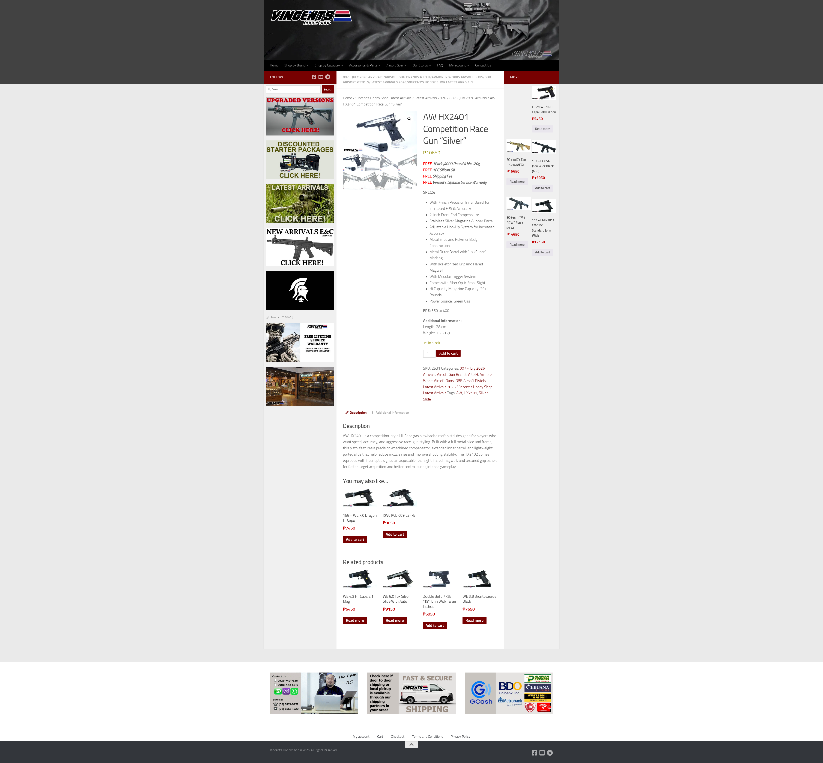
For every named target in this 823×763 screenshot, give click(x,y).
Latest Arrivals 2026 (388, 82)
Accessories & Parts (363, 65)
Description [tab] (358, 413)
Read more (355, 620)
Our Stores (420, 65)
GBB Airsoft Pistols (470, 380)
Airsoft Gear (394, 65)
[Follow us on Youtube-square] (320, 77)
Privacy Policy (460, 736)
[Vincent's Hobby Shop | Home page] (313, 17)
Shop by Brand (294, 65)
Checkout (397, 736)
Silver (483, 393)
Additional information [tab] (392, 413)
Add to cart (448, 353)
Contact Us (483, 65)
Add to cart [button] (355, 539)
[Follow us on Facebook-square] (313, 77)
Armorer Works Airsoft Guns (457, 77)
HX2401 (470, 393)
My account (457, 65)
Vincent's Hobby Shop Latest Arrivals (440, 82)
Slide (427, 399)
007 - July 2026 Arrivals (363, 77)
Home (274, 65)
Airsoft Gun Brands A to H (407, 77)
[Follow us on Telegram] (327, 77)
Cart (380, 736)
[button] (409, 119)
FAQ (440, 65)
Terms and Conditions (427, 736)
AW (459, 393)
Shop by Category (327, 65)
